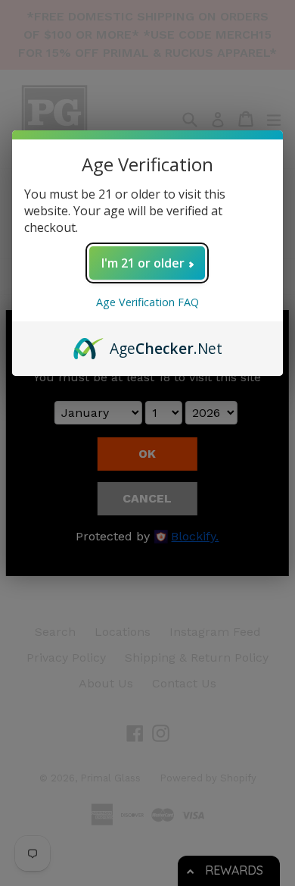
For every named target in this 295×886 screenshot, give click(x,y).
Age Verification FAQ (147, 302)
